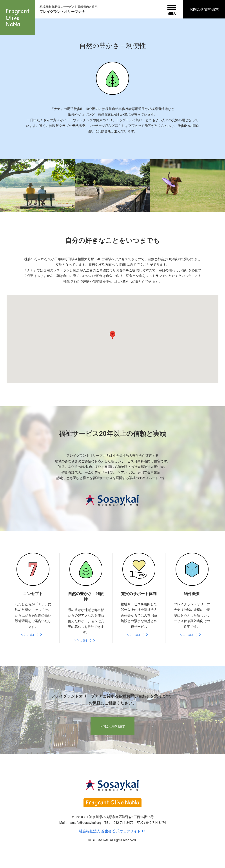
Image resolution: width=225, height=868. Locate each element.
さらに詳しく (29, 634)
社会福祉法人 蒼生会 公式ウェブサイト (110, 830)
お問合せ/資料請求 (204, 9)
